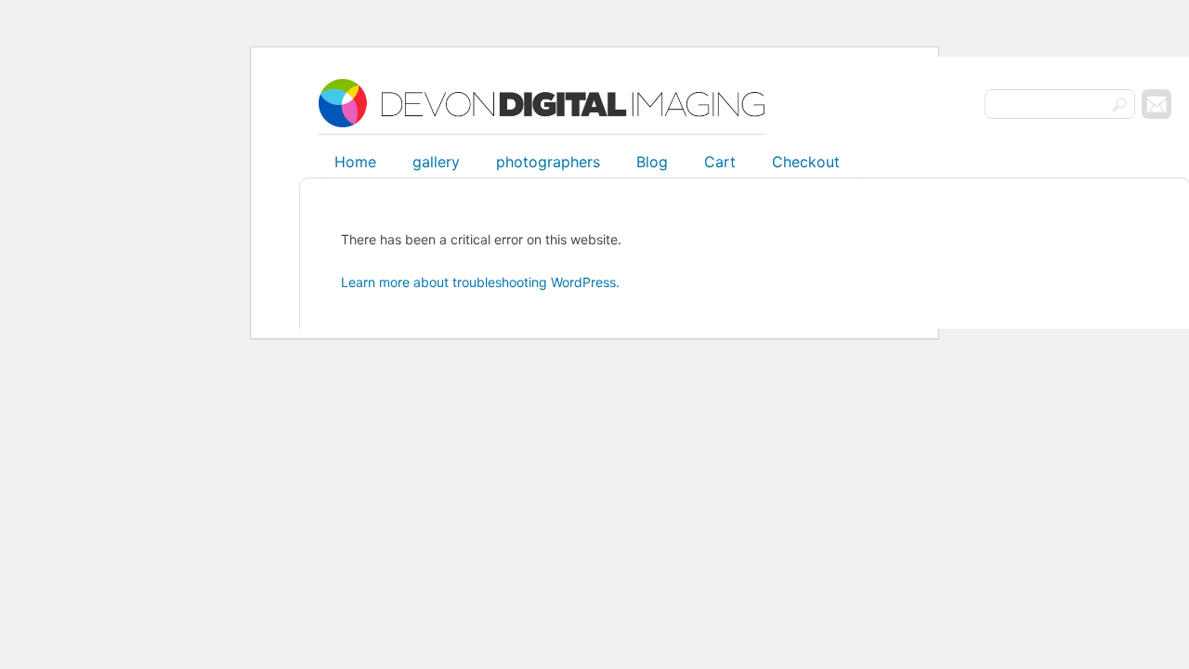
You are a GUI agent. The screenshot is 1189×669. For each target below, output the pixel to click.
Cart (720, 161)
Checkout (806, 161)
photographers (548, 161)
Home (355, 161)
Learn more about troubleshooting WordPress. (480, 282)
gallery (436, 161)
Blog (652, 161)
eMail (1156, 104)
